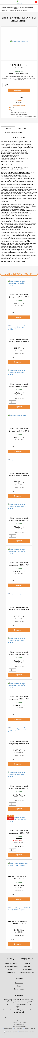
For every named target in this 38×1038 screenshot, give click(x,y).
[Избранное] (30, 3)
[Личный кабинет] (27, 3)
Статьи (19, 986)
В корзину (18, 90)
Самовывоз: (19, 100)
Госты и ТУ (27, 966)
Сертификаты (27, 969)
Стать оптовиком (10, 963)
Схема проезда (19, 989)
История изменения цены (13, 132)
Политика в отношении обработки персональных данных (19, 1019)
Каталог (27, 963)
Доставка (11, 969)
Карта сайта (11, 972)
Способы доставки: (19, 105)
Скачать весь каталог (27, 972)
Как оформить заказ (11, 966)
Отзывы (22, 128)
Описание (8, 128)
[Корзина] (35, 3)
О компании (19, 983)
